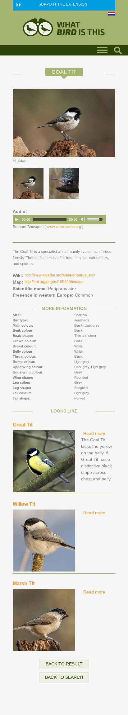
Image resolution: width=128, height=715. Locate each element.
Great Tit (23, 424)
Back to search (64, 677)
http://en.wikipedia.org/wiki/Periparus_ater (60, 275)
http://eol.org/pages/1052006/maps (54, 282)
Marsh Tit (23, 583)
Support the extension (63, 4)
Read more (94, 433)
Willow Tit (24, 504)
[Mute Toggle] (82, 219)
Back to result (64, 663)
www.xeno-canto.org (64, 227)
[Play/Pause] (16, 219)
